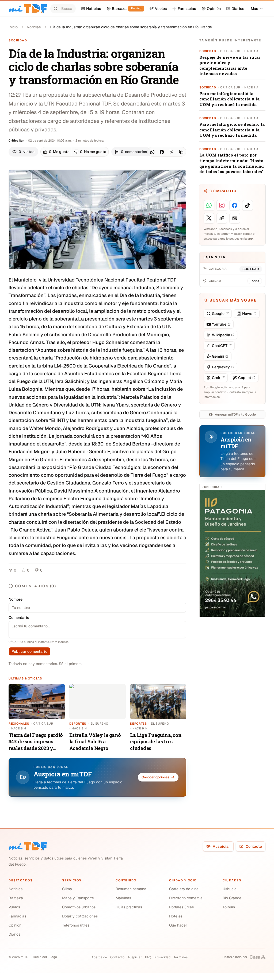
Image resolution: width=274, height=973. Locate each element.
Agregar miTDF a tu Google (235, 414)
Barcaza (16, 898)
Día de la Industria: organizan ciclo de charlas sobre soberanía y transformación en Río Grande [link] (131, 27)
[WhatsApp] (152, 152)
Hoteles (175, 916)
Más (254, 8)
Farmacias (17, 916)
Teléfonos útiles (75, 925)
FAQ (148, 957)
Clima (67, 888)
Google (218, 313)
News (247, 313)
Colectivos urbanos (79, 907)
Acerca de (99, 957)
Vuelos (14, 907)
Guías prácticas (129, 907)
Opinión (15, 925)
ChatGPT (219, 345)
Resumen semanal (131, 888)
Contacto (254, 846)
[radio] (56, 152)
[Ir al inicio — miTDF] (28, 8)
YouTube (219, 324)
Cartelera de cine (184, 888)
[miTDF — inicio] (28, 846)
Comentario (19, 617)
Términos (181, 957)
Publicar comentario (29, 651)
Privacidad (162, 957)
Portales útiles (181, 907)
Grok (216, 377)
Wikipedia (221, 335)
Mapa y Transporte (78, 898)
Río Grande (232, 898)
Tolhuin (229, 907)
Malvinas (123, 898)
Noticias (34, 27)
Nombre (15, 599)
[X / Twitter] (171, 152)
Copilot (244, 377)
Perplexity (221, 367)
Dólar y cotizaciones (80, 916)
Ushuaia (230, 888)
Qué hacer (178, 925)
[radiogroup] (74, 152)
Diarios (14, 934)
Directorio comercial (186, 898)
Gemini (218, 356)
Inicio (13, 27)
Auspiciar (221, 846)
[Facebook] (162, 152)
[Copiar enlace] (181, 152)
